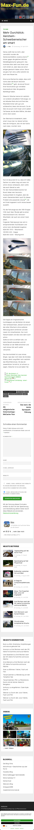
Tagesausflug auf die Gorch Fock (21, 551)
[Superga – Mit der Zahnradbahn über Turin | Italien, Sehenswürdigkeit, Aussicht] (23, 742)
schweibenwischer (15, 394)
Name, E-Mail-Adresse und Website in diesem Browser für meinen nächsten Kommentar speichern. (17, 486)
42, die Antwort (11, 373)
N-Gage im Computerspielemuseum (22, 582)
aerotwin (20, 392)
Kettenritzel (7, 781)
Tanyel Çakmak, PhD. (10, 680)
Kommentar (7, 436)
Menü (6, 20)
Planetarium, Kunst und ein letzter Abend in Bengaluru (16, 682)
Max (9, 46)
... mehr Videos (8, 748)
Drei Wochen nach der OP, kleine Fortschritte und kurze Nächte (22, 603)
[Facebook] (16, 17)
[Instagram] (27, 17)
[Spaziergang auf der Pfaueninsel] (8, 561)
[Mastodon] (24, 17)
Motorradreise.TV (9, 778)
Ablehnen (17, 823)
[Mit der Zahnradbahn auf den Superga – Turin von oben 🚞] (9, 734)
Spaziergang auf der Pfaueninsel (21, 562)
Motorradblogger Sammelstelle (14, 775)
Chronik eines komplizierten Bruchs (21, 622)
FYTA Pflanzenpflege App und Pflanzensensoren (13, 808)
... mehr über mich (18, 531)
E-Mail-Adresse (8, 468)
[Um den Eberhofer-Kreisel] (17, 722)
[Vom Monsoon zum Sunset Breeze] (8, 612)
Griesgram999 (8, 787)
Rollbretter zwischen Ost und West (21, 572)
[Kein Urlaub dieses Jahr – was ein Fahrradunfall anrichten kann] (9, 742)
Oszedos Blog (8, 772)
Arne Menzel (7, 662)
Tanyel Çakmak (8, 675)
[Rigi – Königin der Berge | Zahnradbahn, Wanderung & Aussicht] (23, 734)
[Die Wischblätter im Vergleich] (17, 144)
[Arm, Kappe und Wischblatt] (17, 252)
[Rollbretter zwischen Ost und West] (8, 571)
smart (25, 394)
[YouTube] (20, 17)
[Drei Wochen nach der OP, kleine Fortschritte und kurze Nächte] (8, 602)
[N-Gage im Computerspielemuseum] (8, 581)
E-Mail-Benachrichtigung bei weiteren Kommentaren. (15, 492)
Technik (5, 29)
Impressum (12, 828)
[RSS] (31, 17)
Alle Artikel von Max (10, 535)
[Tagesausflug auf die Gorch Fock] (8, 551)
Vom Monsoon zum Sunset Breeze (21, 613)
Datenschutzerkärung (10, 513)
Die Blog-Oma (8, 763)
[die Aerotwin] (17, 175)
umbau (6, 396)
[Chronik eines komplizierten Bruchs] (8, 621)
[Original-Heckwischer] (17, 268)
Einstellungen (17, 825)
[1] (28, 56)
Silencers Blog (8, 784)
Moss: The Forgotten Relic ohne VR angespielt (21, 593)
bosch (6, 394)
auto (26, 392)
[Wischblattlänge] (17, 284)
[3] (25, 199)
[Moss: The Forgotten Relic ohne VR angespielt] (8, 591)
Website (6, 475)
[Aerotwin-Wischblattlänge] (17, 315)
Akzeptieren (17, 820)
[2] (12, 83)
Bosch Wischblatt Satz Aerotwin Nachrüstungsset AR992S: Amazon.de (16, 376)
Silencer (6, 692)
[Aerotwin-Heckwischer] (17, 299)
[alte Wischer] (17, 159)
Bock (5, 644)
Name (5, 460)
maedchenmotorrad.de (11, 790)
